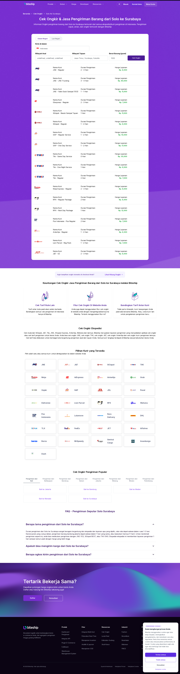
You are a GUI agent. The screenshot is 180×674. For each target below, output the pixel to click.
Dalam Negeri (43, 38)
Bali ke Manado (45, 499)
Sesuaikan (161, 665)
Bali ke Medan (135, 489)
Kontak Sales (137, 4)
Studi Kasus (106, 644)
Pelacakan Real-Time (89, 636)
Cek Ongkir (38, 14)
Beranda (26, 14)
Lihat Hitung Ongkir (113, 275)
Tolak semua (160, 660)
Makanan (125, 644)
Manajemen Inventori (89, 640)
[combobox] (62, 48)
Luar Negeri (56, 38)
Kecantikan (125, 636)
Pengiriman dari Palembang (148, 480)
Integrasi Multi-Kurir (88, 632)
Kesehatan (125, 640)
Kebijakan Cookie (133, 666)
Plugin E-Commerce (68, 643)
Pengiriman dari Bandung (65, 480)
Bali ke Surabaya (90, 499)
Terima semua (160, 655)
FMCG (124, 648)
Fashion (124, 632)
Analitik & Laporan (88, 644)
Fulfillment (65, 647)
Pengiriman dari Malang (115, 480)
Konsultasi (53, 598)
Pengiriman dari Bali (31, 480)
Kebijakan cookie (160, 669)
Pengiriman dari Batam (81, 480)
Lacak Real (105, 636)
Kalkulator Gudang (108, 640)
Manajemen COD (87, 648)
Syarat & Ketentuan (106, 666)
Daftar (32, 598)
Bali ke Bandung (90, 489)
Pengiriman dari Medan (131, 480)
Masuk (125, 4)
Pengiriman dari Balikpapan (48, 480)
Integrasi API (66, 638)
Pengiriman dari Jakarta (98, 480)
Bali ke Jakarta (45, 489)
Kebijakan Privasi (120, 666)
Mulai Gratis (150, 4)
